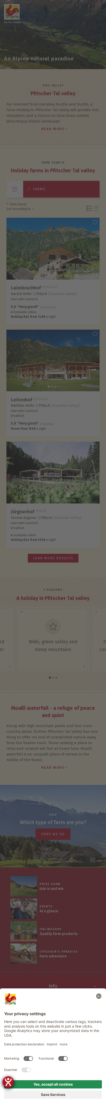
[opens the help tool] (8, 1082)
